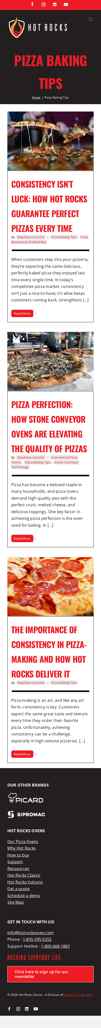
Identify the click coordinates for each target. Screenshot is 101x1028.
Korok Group (73, 995)
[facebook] (9, 1009)
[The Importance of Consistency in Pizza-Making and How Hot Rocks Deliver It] (50, 586)
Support (15, 861)
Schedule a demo (23, 895)
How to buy (18, 855)
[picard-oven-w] (25, 794)
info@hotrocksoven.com (30, 932)
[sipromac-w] (26, 812)
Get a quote (18, 888)
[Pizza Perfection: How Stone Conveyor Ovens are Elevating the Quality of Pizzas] (50, 361)
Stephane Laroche (31, 237)
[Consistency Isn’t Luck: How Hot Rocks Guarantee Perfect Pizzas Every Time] (50, 141)
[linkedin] (26, 1009)
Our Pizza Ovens (22, 841)
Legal (89, 995)
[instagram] (18, 1009)
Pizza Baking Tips (64, 237)
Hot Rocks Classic (23, 875)
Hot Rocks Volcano (25, 882)
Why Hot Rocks (21, 848)
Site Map (15, 902)
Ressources (18, 868)
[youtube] (36, 1009)
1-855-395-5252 (37, 939)
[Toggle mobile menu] (91, 19)
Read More (22, 313)
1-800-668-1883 (55, 946)
